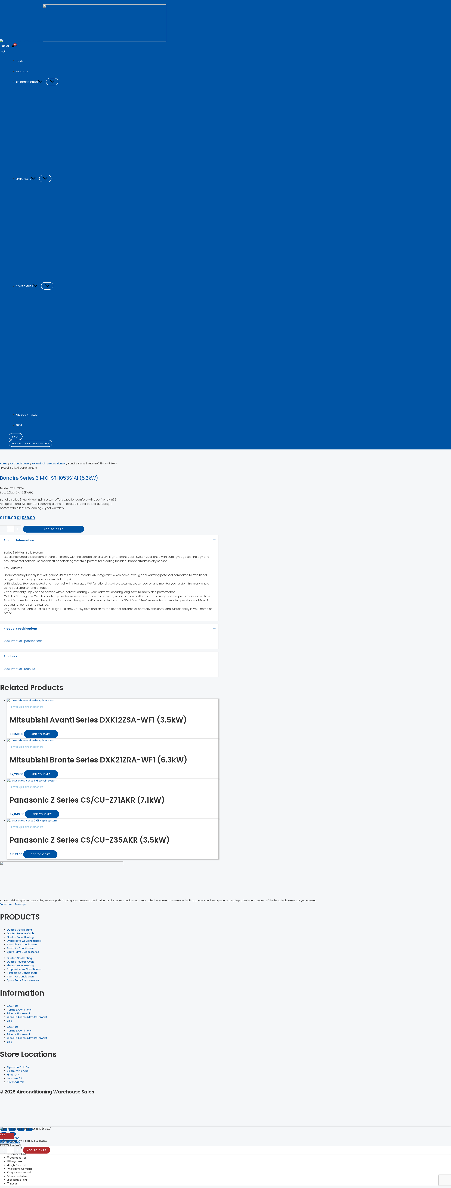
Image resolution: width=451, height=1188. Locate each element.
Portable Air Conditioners (22, 944)
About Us (12, 1006)
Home (3, 463)
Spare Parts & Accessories (23, 952)
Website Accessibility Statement (27, 1017)
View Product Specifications (23, 641)
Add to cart (53, 529)
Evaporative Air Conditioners (24, 941)
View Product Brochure (19, 669)
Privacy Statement (18, 1013)
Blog (9, 1021)
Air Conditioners (19, 463)
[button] (40, 82)
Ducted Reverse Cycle (20, 933)
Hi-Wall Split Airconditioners (49, 463)
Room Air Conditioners (20, 948)
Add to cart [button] (41, 734)
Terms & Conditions (19, 1009)
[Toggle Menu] (52, 81)
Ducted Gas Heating (19, 929)
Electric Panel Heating (20, 937)
